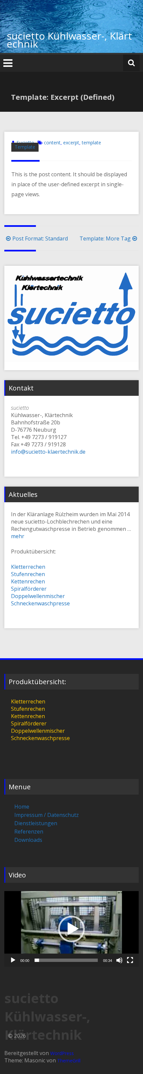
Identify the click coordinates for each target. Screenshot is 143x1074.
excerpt (71, 142)
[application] (71, 929)
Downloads (28, 840)
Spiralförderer (29, 588)
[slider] (66, 960)
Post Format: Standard (40, 238)
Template (25, 147)
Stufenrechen (28, 574)
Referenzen (28, 831)
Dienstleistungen (35, 823)
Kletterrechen (28, 566)
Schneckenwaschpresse (40, 603)
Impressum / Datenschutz (46, 815)
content (52, 142)
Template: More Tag (105, 238)
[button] (71, 929)
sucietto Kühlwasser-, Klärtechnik (69, 40)
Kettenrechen (28, 581)
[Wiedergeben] (13, 960)
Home (21, 806)
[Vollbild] (130, 960)
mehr (17, 536)
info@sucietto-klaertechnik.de (48, 451)
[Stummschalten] (119, 960)
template (91, 142)
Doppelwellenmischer (38, 596)
